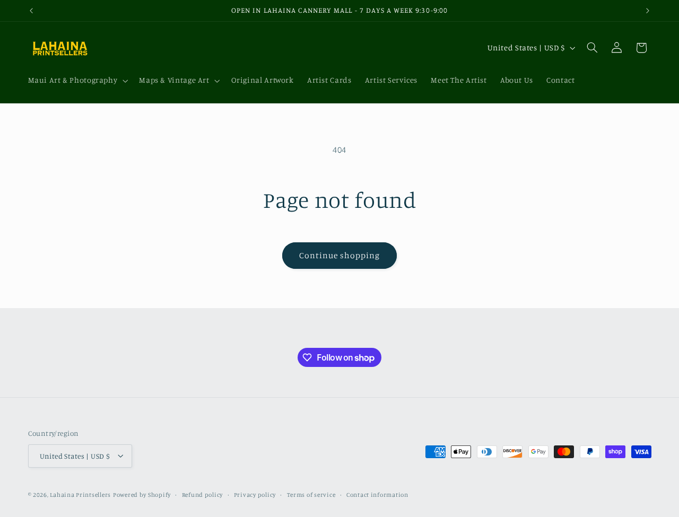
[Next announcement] (647, 10)
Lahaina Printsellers (80, 494)
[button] (77, 80)
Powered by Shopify (142, 494)
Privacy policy (255, 494)
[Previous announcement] (31, 10)
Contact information (377, 494)
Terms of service (311, 494)
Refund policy (202, 494)
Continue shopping (339, 255)
